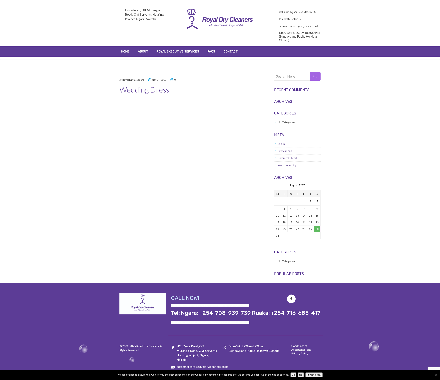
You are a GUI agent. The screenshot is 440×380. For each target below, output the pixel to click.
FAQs (211, 51)
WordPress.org (287, 164)
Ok (293, 374)
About (143, 51)
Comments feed (287, 157)
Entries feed (285, 150)
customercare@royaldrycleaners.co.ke (202, 367)
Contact (230, 51)
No (300, 374)
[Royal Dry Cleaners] (220, 20)
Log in (281, 143)
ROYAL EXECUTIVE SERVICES (177, 51)
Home (125, 51)
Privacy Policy (299, 353)
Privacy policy (314, 374)
